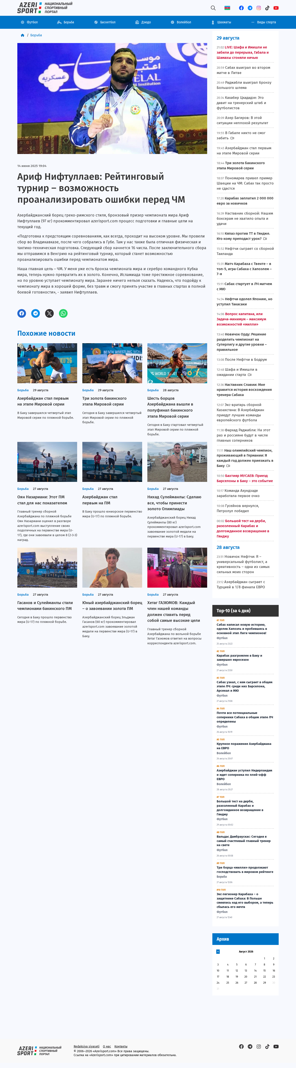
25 (227, 982)
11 (228, 970)
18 (227, 976)
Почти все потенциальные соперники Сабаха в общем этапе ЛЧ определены (245, 717)
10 (218, 970)
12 (237, 970)
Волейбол (184, 22)
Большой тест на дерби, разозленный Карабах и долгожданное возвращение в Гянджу (240, 807)
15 (264, 970)
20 (245, 976)
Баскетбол (107, 22)
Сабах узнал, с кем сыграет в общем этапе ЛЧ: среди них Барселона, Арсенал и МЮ (244, 686)
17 (218, 976)
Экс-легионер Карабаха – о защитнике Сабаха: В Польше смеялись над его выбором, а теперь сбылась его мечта (245, 900)
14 (255, 970)
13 (246, 970)
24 (218, 982)
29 (264, 982)
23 (273, 976)
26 (237, 982)
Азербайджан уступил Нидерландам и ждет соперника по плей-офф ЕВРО (244, 774)
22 (264, 976)
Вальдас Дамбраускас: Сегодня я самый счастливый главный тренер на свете (244, 841)
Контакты (120, 1046)
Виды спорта (266, 22)
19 (237, 976)
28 (255, 982)
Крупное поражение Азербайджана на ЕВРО (244, 746)
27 (246, 982)
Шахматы (224, 22)
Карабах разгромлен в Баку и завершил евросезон (239, 658)
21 (255, 976)
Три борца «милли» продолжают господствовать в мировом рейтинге (245, 870)
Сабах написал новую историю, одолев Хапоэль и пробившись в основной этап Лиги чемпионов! (242, 629)
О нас (107, 1046)
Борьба (69, 22)
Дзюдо (146, 22)
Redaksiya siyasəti (86, 1046)
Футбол (32, 22)
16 (274, 970)
